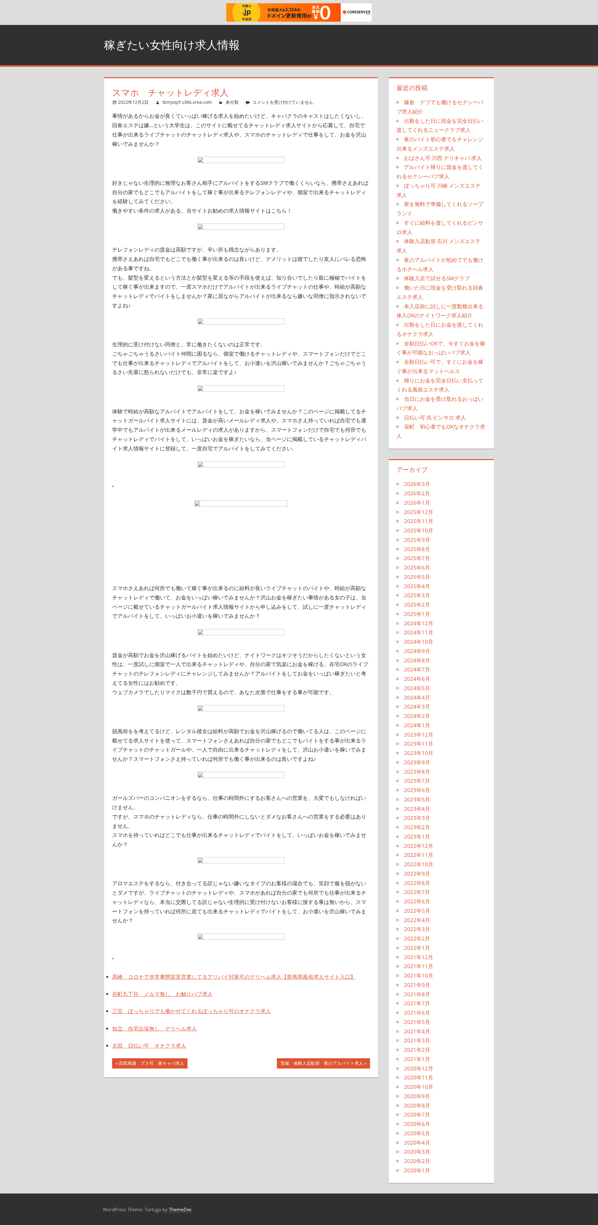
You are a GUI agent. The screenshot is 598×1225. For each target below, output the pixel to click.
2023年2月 (417, 827)
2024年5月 (417, 688)
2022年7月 (417, 892)
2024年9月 (417, 651)
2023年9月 (417, 762)
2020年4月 (417, 1142)
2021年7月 (417, 1003)
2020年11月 (418, 1077)
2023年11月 (418, 743)
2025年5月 (417, 576)
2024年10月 (418, 641)
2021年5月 (417, 1022)
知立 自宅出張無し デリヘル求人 (154, 1028)
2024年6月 (417, 678)
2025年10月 (418, 530)
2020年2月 (417, 1161)
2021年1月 (417, 1059)
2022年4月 (417, 920)
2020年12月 (418, 1068)
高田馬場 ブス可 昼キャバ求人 (151, 1064)
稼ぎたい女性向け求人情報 (172, 44)
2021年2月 (417, 1049)
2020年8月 (417, 1105)
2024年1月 (417, 725)
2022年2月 (417, 938)
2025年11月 (418, 521)
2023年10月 (418, 753)
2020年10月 (418, 1086)
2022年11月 (418, 854)
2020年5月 (417, 1133)
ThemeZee (180, 1209)
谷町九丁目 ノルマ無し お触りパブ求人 (162, 993)
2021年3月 (417, 1040)
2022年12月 (418, 845)
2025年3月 (417, 595)
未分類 (232, 102)
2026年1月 (417, 502)
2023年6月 (417, 790)
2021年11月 (418, 966)
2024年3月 (417, 706)
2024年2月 (417, 715)
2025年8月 (417, 549)
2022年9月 (417, 873)
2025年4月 (417, 586)
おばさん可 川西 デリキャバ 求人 (443, 157)
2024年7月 (417, 669)
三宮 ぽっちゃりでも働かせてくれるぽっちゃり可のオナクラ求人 (191, 1011)
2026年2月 (417, 493)
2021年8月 (417, 994)
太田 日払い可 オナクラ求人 (149, 1045)
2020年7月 (417, 1114)
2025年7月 (417, 558)
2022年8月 (417, 882)
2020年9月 (417, 1096)
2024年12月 (418, 623)
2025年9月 (417, 539)
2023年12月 (418, 734)
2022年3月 (417, 929)
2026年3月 (417, 484)
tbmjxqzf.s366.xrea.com (187, 102)
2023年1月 (417, 836)
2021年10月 (418, 975)
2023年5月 (417, 799)
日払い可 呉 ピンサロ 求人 (435, 417)
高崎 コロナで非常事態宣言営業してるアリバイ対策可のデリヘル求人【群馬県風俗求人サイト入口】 (234, 976)
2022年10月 (418, 864)
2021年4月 (417, 1031)
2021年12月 (418, 957)
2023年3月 (417, 817)
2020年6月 (417, 1123)
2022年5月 (417, 910)
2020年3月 (417, 1151)
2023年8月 (417, 771)
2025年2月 (417, 604)
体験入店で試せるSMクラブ (437, 278)
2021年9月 (417, 984)
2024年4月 (417, 697)
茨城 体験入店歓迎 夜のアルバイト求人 (321, 1064)
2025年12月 (418, 512)
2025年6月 (417, 567)
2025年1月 (417, 613)
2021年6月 (417, 1012)
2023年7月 (417, 780)
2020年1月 (417, 1170)
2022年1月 (417, 947)
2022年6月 (417, 901)
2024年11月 (418, 632)
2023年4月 (417, 808)
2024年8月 (417, 660)
